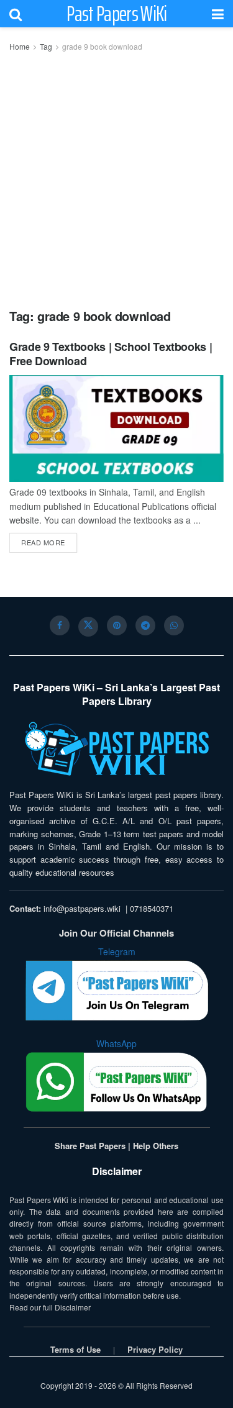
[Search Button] (15, 13)
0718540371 (151, 908)
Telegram (116, 951)
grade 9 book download (102, 46)
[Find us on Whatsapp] (174, 625)
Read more (49, 542)
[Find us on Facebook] (60, 625)
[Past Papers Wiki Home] (116, 749)
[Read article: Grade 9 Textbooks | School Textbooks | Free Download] (116, 429)
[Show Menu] (218, 13)
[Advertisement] (116, 176)
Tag (46, 46)
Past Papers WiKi (116, 13)
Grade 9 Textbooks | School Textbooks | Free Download (110, 353)
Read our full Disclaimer (50, 1307)
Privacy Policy (155, 1349)
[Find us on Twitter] (88, 627)
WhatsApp (116, 1043)
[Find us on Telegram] (145, 625)
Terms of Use (75, 1349)
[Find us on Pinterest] (117, 625)
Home (19, 46)
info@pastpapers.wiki (82, 908)
